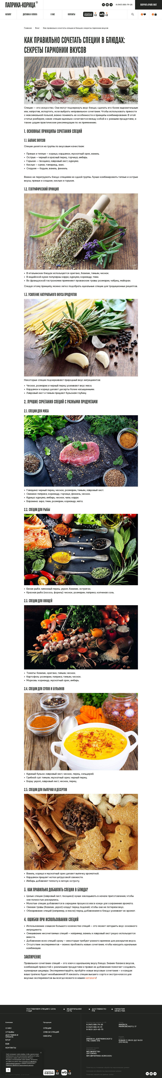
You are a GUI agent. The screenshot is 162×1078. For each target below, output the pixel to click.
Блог (37, 28)
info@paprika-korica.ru (99, 1056)
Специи (47, 1028)
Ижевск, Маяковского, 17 (127, 1025)
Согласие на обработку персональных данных (103, 1071)
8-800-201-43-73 (94, 1029)
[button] (148, 5)
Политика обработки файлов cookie (99, 1075)
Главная (28, 28)
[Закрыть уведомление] (41, 1052)
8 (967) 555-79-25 (94, 1024)
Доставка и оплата (11, 1036)
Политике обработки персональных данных (19, 1065)
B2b (7, 1044)
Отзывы (9, 1032)
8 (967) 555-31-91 (94, 1027)
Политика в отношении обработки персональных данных (107, 1067)
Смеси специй (51, 1032)
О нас (8, 1028)
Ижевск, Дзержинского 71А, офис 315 (99, 1040)
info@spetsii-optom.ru (93, 1052)
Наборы (47, 1036)
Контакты (10, 1048)
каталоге (91, 978)
